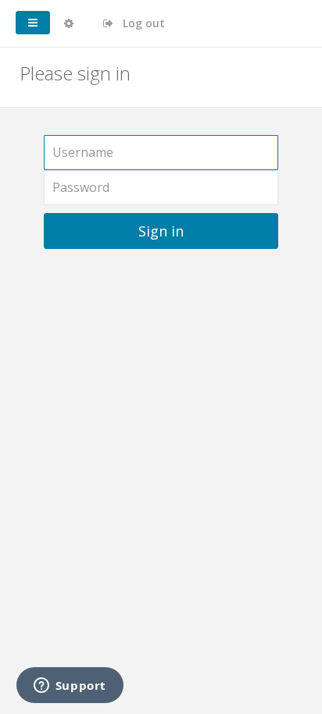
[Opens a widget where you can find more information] (69, 686)
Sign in (161, 231)
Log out (142, 23)
